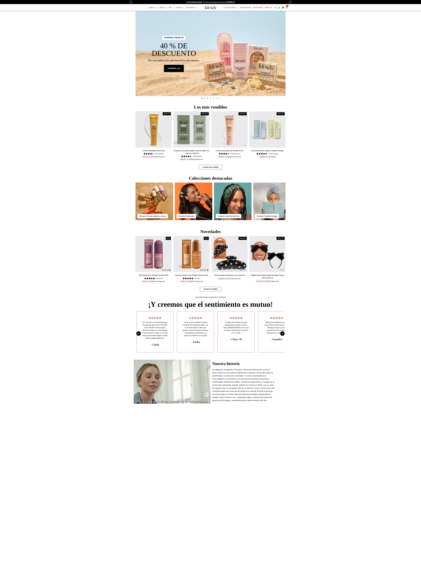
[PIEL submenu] (173, 7)
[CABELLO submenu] (157, 7)
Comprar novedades (210, 289)
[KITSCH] (210, 7)
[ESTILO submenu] (166, 7)
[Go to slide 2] (204, 98)
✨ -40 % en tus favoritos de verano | (210, 2)
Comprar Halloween (186, 216)
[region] (210, 2)
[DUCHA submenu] (183, 7)
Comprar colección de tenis (229, 216)
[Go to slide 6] (216, 98)
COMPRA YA (247, 67)
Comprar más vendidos (210, 167)
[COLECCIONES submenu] (237, 7)
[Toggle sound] (207, 395)
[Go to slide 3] (207, 98)
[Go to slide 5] (213, 98)
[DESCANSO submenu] (196, 7)
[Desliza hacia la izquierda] (130, 2)
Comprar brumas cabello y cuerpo (152, 216)
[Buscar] (275, 7)
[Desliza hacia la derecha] (290, 2)
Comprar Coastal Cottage (267, 216)
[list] (210, 53)
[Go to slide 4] (210, 98)
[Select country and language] (283, 7)
